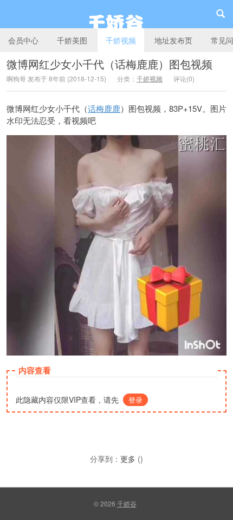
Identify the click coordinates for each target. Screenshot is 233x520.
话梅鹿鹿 (104, 108)
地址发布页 (173, 40)
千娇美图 (72, 40)
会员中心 (23, 40)
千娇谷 (116, 14)
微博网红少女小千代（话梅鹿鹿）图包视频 (109, 64)
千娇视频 (121, 40)
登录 (135, 400)
